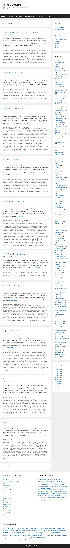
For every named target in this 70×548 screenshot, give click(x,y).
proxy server (15, 313)
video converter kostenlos (37, 59)
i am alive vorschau (17, 406)
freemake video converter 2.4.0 (17, 230)
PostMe (5, 508)
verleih (26, 410)
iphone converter (28, 92)
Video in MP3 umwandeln (13, 243)
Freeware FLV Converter (8, 139)
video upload (11, 316)
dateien (48, 484)
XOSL (56, 45)
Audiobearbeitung (60, 70)
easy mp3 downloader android (37, 307)
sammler (5, 409)
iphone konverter (36, 92)
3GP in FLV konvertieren (9, 128)
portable (63, 495)
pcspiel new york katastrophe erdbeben (32, 407)
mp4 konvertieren (29, 56)
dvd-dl (35, 446)
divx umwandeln (27, 91)
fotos (51, 486)
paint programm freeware (48, 493)
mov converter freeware (24, 140)
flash (34, 134)
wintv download (11, 319)
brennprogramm (40, 440)
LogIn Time (58, 35)
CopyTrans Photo (11, 330)
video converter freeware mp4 (24, 314)
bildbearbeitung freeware (58, 479)
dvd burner (23, 443)
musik (63, 491)
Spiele (57, 296)
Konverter (57, 205)
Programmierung (60, 262)
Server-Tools (58, 273)
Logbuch (5, 500)
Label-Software (59, 207)
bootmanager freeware (19, 131)
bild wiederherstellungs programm (23, 354)
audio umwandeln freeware (30, 181)
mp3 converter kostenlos (27, 187)
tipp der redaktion (61, 497)
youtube (34, 319)
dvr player (43, 133)
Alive (5, 378)
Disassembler (59, 138)
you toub (18, 319)
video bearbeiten (6, 59)
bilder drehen (35, 354)
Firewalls (57, 165)
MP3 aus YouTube (33, 235)
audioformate (11, 182)
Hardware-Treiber (60, 179)
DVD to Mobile (9, 422)
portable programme (42, 497)
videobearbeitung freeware (41, 316)
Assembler (58, 68)
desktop (52, 484)
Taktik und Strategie (60, 318)
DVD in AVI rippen (7, 445)
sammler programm (11, 409)
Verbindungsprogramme (62, 338)
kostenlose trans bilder (31, 367)
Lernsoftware (58, 210)
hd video (41, 449)
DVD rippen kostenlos (16, 446)
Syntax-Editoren (59, 302)
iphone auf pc (26, 362)
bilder (49, 481)
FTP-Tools (58, 172)
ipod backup (27, 364)
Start (4, 9)
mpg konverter (21, 95)
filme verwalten (6, 402)
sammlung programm (31, 409)
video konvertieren (7, 98)
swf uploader (36, 313)
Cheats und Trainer (60, 110)
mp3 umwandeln (44, 236)
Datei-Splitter (58, 116)
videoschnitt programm (14, 62)
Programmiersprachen (61, 258)
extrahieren (11, 226)
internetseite (35, 139)
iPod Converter (18, 55)
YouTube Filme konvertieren (16, 150)
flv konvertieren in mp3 (35, 227)
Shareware (22, 351)
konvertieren (43, 55)
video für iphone (44, 97)
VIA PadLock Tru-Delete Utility (11, 481)
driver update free (59, 484)
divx (41, 399)
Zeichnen (57, 356)
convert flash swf (29, 131)
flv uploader (31, 310)
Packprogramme (59, 246)
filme (39, 400)
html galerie (29, 139)
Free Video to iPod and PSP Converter (20, 32)
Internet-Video (59, 190)
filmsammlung (13, 402)
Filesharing (58, 158)
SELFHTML (6, 506)
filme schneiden (21, 448)
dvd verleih (20, 400)
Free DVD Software (29, 449)
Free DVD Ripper (21, 449)
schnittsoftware (19, 452)
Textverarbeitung (60, 330)
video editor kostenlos (29, 455)
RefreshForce (6, 519)
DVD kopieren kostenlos (34, 445)
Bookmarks (58, 98)
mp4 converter (20, 56)
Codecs (57, 112)
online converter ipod (22, 58)
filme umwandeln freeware (14, 134)
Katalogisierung (59, 199)
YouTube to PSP (33, 62)
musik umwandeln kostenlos (13, 240)
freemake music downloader (32, 229)
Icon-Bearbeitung (60, 187)
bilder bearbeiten (54, 481)
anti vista (40, 479)
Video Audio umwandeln (14, 242)
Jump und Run (59, 195)
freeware (32, 233)
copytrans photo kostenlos (17, 358)
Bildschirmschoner (60, 92)
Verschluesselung (60, 342)
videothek (36, 412)
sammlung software (41, 409)
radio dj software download (10, 368)
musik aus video (24, 239)
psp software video (34, 58)
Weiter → (10, 467)
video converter (14, 59)
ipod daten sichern (35, 364)
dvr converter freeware (35, 133)
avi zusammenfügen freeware (32, 224)
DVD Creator (29, 443)
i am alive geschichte (35, 403)
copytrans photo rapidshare (30, 358)
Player (57, 252)
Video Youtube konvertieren (28, 316)
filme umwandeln (29, 184)
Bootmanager (59, 100)
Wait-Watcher (6, 512)
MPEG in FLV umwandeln (14, 145)
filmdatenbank (34, 400)
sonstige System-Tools (7, 538)
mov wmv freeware (33, 142)
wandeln (27, 245)
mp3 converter (6, 187)
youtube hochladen (11, 320)
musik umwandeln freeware (32, 190)
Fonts (56, 167)
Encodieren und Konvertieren (10, 49)
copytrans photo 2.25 (11, 355)
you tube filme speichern (25, 319)
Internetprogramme (22, 304)
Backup (57, 82)
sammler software (21, 409)
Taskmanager (59, 322)
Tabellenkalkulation (60, 314)
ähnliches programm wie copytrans (12, 352)
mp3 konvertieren (38, 187)
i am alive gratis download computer (11, 405)
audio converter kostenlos (9, 181)
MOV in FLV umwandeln (14, 142)
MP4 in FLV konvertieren (8, 143)
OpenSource (19, 16)
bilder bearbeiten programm (57, 483)
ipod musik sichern (22, 365)
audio (5, 221)
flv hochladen (20, 310)
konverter (37, 55)
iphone (4, 55)
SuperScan (58, 369)
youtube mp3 (40, 245)
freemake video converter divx (17, 232)
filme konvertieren (20, 184)
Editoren (57, 150)
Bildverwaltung (7, 351)
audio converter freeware (42, 179)
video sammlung (42, 410)
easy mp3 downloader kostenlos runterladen (26, 308)
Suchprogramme (59, 300)
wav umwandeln (33, 245)
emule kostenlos (40, 308)
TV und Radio (59, 332)
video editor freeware (18, 455)
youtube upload (28, 320)
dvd (9, 400)
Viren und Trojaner (60, 346)
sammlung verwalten (7, 410)
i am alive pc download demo (26, 405)
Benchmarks (58, 84)
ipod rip (37, 365)
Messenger (58, 214)
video (46, 58)
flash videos (5, 137)
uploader (12, 314)
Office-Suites (58, 236)
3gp (5, 179)
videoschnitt (5, 62)
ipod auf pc (21, 364)
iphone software (12, 364)
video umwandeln (34, 61)
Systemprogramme (29, 16)
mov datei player (34, 140)
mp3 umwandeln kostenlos (27, 188)
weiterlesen (38, 45)
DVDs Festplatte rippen (42, 446)
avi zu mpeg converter (35, 399)
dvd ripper (24, 446)
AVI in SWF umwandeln (29, 130)
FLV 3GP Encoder (17, 185)
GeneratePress (40, 546)
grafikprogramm (54, 489)
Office (56, 234)
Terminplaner (59, 324)
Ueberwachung (59, 334)
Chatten (57, 108)
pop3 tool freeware (56, 495)
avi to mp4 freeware (8, 305)
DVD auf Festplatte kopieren (31, 442)
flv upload (25, 310)
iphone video (9, 55)
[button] (35, 16)
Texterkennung (59, 328)
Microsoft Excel (59, 216)
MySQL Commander (8, 510)
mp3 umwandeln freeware (14, 188)
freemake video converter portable (32, 232)
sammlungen (16, 410)
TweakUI (57, 37)
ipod (14, 55)
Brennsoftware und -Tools (35, 528)
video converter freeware (24, 59)
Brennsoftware (6, 442)
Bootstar (57, 41)
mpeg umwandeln (12, 58)
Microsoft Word (59, 222)
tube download (43, 313)
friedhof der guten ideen (34, 402)
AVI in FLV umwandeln (19, 130)
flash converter (39, 134)
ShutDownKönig (59, 47)
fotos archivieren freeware (40, 310)
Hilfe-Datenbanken (60, 185)
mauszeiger (35, 406)
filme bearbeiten (6, 448)
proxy (10, 313)
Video (56, 344)
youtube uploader (36, 320)
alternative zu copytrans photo (28, 352)
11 (6, 467)
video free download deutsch (38, 314)
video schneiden (12, 61)
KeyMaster (5, 502)
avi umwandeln (10, 52)
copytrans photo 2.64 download (19, 357)
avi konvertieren (37, 50)
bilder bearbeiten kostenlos (47, 483)
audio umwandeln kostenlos (22, 223)
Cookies (57, 114)
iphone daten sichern (35, 362)
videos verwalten (29, 412)
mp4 (25, 94)
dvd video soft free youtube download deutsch (18, 307)
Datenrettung (58, 124)
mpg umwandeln (29, 95)
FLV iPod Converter (43, 53)
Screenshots (58, 271)
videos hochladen (29, 317)
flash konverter (14, 136)
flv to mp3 (43, 227)
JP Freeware (12, 4)
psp (28, 58)
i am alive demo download (9, 403)
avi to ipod (43, 50)
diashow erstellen (36, 361)
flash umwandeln (38, 136)
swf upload (30, 313)
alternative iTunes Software (10, 50)
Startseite (3, 16)
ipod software (26, 55)
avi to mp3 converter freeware (18, 224)
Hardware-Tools (59, 177)
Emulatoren (58, 152)
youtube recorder (20, 320)
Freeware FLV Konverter (20, 139)
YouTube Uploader (11, 285)
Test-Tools (58, 326)
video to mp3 (32, 243)
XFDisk (57, 43)
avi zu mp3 (20, 399)
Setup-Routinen (59, 275)
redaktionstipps (50, 497)
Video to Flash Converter (14, 108)
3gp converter (9, 179)
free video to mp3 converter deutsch (16, 229)
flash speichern (30, 136)
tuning (45, 499)
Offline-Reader (59, 238)
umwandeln (41, 58)
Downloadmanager (8, 304)
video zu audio (21, 193)
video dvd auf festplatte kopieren (34, 454)
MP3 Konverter (27, 236)
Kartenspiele (58, 197)
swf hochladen (24, 313)
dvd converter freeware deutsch (15, 133)
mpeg (36, 143)
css (39, 131)
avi (26, 50)
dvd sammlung (14, 400)
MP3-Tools (58, 224)
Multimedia (25, 49)
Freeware (11, 16)
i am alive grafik (44, 403)
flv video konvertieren (42, 137)
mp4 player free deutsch (28, 143)
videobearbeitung (20, 457)
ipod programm (30, 365)
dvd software (30, 446)
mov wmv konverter (42, 142)
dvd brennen (17, 443)
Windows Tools (59, 354)
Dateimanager (59, 118)
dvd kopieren (25, 445)
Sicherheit (48, 16)
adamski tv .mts (7, 272)
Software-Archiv (59, 281)
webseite (32, 149)
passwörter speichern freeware (45, 495)
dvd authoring (11, 443)
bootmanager (10, 131)
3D (56, 60)
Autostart (57, 76)
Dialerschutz (58, 136)
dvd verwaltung (26, 400)
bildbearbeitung (49, 479)
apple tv (19, 50)
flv (24, 137)
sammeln (43, 407)
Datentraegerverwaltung (61, 126)
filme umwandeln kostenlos (19, 53)
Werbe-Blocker (59, 352)
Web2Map (5, 516)
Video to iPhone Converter (15, 72)
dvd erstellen (36, 443)
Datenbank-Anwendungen (58, 528)
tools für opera (40, 499)
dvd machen (43, 445)
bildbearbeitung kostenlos (43, 481)
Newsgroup (58, 232)
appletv (23, 50)
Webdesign (58, 350)
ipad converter (13, 274)
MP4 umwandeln (37, 56)
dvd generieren (42, 443)
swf (7, 146)
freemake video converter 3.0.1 (32, 230)
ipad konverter (21, 274)
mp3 (27, 235)
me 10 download (56, 491)
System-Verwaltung (60, 306)
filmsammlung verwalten (22, 402)
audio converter (31, 179)
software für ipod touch (22, 368)
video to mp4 (26, 61)
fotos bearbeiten (56, 486)
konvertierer (5, 56)
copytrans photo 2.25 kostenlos (23, 355)
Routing (57, 268)
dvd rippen (8, 446)
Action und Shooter (60, 62)
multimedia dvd (12, 452)
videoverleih (41, 412)
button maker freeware (19, 305)
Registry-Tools (59, 266)
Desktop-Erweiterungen (17, 530)
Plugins (57, 254)
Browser (57, 106)
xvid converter (6, 150)
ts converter (23, 240)
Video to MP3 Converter (14, 201)
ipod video (32, 55)
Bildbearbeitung (59, 90)
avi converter (30, 50)
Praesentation (59, 256)
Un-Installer (58, 336)
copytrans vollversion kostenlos (24, 361)
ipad (9, 274)
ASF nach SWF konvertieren (32, 128)
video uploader (17, 316)
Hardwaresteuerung (60, 182)
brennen (34, 440)
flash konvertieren (22, 136)
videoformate (42, 61)
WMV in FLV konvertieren (40, 149)
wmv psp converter (24, 62)
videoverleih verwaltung (8, 413)
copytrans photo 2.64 (36, 355)
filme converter (41, 52)
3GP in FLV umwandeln (20, 128)
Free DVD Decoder (12, 449)
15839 (57, 33)
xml (47, 149)
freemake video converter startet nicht (21, 233)
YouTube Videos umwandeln (29, 150)
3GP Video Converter (12, 159)
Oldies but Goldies (60, 240)
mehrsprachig (59, 212)
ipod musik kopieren (13, 365)
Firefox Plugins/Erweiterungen (58, 530)
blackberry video (28, 52)
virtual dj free (37, 317)
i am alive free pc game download (22, 403)
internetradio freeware (13, 311)
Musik (57, 228)
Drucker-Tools (59, 146)
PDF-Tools (40, 16)
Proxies (57, 264)
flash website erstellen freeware (16, 137)
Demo (56, 130)
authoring (6, 440)
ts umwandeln (30, 240)
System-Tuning (59, 304)
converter (35, 52)
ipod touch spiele (9, 367)
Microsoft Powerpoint (61, 218)
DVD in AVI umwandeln (16, 445)
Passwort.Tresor (7, 504)
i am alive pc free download (40, 405)
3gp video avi (25, 179)
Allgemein (58, 66)
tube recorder (6, 314)
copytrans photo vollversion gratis (16, 360)
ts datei (38, 275)
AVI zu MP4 (16, 52)
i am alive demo (44, 402)
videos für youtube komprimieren (21, 149)
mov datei (44, 274)
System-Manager (59, 27)
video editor (10, 455)
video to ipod (20, 61)
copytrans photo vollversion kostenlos (33, 360)
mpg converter (32, 145)
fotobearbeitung (45, 486)
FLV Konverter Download (31, 137)
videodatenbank (15, 412)
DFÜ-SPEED (6, 514)
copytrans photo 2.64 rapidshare (34, 357)
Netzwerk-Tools (12, 397)
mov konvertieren (13, 56)
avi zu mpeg (26, 399)
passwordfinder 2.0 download (61, 493)
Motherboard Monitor (61, 39)
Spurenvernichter (60, 298)
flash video (45, 136)
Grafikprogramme (15, 351)
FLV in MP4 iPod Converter (32, 53)
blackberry (22, 52)
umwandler (21, 410)
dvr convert (26, 133)
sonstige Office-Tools (61, 288)
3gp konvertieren (17, 179)
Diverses (6, 439)
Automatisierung (59, 74)
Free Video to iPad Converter (16, 254)
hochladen (5, 311)
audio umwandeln (19, 181)
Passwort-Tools (59, 248)
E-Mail (57, 148)
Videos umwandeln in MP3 (18, 245)
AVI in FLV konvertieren (8, 130)
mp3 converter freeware (15, 187)
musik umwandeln (21, 190)
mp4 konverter (37, 94)
